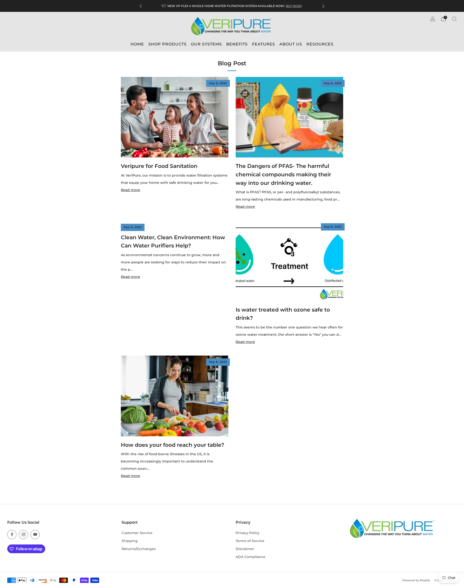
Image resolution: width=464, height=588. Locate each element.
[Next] (323, 6)
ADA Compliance (250, 557)
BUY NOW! (294, 6)
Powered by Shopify (416, 580)
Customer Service (137, 533)
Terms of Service (250, 541)
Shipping (130, 541)
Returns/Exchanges (139, 549)
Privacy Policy (248, 533)
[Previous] (141, 6)
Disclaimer (245, 549)
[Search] (454, 18)
